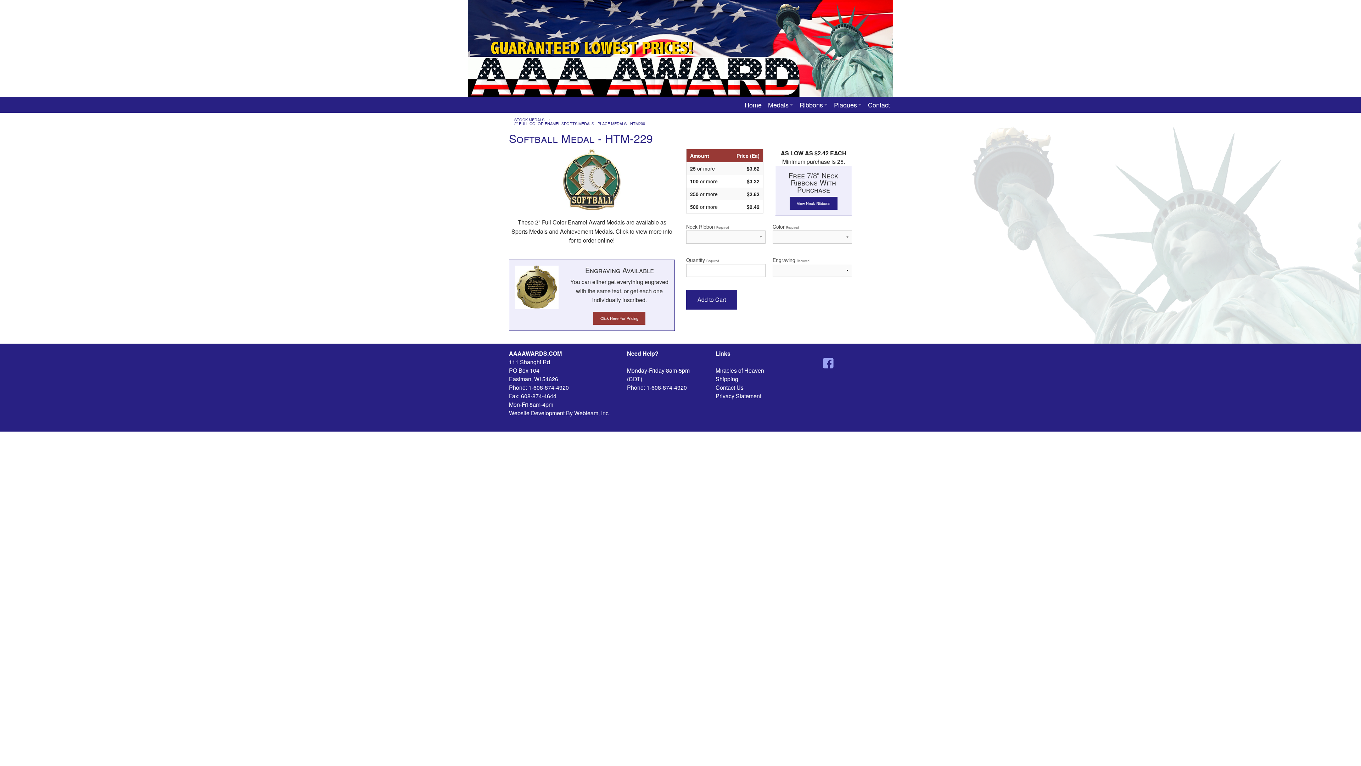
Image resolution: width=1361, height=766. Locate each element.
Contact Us (730, 387)
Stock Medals (529, 120)
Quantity (702, 259)
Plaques (845, 104)
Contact (879, 104)
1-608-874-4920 (548, 387)
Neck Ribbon (707, 226)
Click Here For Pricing (619, 318)
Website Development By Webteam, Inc (559, 413)
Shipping (727, 379)
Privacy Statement (738, 396)
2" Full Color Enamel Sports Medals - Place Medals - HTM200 (579, 124)
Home (753, 104)
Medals (778, 104)
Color (786, 226)
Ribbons (811, 104)
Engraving (791, 259)
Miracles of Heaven (740, 370)
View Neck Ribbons (813, 203)
